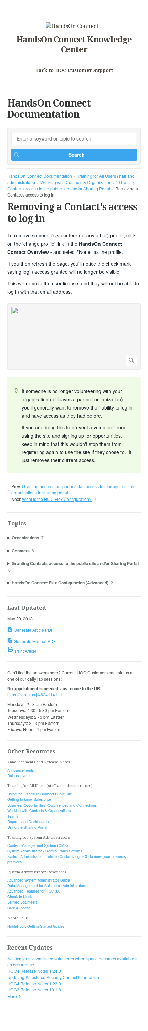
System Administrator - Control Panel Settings (44, 850)
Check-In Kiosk (19, 896)
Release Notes (19, 775)
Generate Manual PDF (35, 641)
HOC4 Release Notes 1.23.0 (34, 983)
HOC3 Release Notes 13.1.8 (34, 990)
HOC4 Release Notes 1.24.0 (34, 971)
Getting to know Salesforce (29, 799)
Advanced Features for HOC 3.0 (33, 891)
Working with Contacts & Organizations (77, 182)
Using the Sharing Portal (27, 827)
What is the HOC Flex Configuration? (57, 499)
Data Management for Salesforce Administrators (46, 885)
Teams (12, 816)
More (12, 996)
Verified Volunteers (22, 902)
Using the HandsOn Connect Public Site (39, 793)
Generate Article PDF (33, 630)
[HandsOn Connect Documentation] (72, 26)
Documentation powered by (33, 1023)
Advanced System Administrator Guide (38, 880)
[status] (74, 425)
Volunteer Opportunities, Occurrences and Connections (52, 805)
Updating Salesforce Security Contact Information (53, 977)
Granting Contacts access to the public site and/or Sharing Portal (71, 185)
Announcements (20, 770)
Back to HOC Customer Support (74, 70)
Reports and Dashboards (28, 821)
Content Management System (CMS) (37, 845)
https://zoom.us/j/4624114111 (34, 694)
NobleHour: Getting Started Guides (35, 926)
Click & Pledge (19, 907)
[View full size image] (74, 336)
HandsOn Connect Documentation (39, 176)
